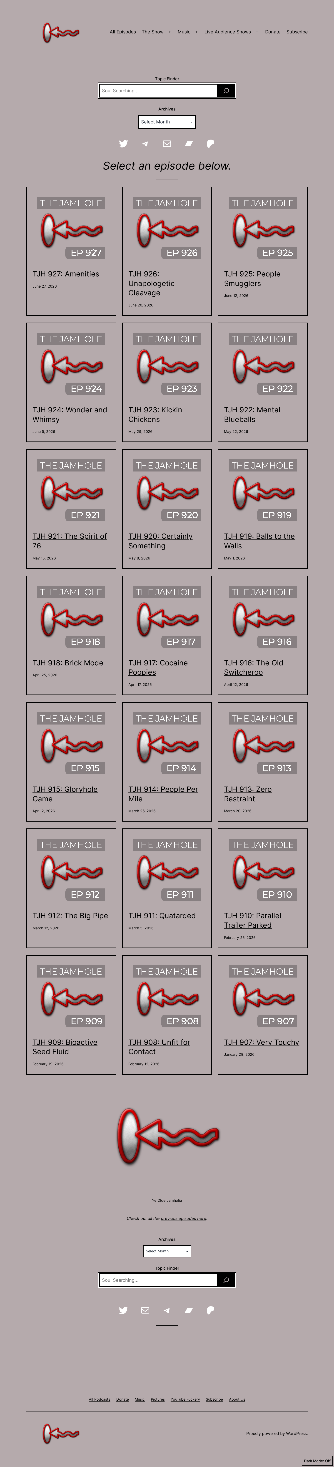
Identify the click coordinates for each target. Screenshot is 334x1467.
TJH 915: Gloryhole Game (65, 794)
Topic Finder (167, 78)
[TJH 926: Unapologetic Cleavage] (167, 228)
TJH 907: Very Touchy (261, 1042)
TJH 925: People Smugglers (252, 278)
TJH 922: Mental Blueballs (252, 414)
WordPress (296, 1433)
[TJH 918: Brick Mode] (71, 617)
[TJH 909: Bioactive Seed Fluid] (71, 997)
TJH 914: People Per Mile (163, 794)
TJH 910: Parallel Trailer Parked (252, 920)
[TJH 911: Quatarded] (167, 870)
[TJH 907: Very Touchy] (263, 997)
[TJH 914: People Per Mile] (167, 744)
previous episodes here (183, 1218)
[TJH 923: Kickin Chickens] (167, 364)
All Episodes (123, 32)
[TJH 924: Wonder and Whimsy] (71, 364)
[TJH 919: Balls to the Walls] (263, 490)
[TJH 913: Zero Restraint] (263, 744)
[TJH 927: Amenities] (71, 228)
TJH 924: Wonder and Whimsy (69, 414)
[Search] (226, 91)
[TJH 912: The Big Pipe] (71, 870)
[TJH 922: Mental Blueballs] (263, 364)
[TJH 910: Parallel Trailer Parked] (263, 870)
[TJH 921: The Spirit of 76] (71, 490)
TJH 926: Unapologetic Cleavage (151, 283)
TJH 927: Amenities (65, 273)
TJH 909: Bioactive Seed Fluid (64, 1047)
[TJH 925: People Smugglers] (263, 228)
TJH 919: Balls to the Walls (259, 541)
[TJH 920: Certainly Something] (167, 490)
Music (184, 32)
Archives (167, 109)
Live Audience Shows (227, 32)
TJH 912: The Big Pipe (70, 915)
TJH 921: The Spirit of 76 (69, 541)
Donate (273, 32)
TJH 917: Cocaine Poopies (158, 667)
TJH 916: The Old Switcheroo (253, 667)
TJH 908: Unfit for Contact (159, 1047)
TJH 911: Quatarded (162, 915)
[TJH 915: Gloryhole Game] (71, 744)
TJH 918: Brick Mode (67, 662)
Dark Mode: (314, 1461)
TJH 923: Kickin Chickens (155, 414)
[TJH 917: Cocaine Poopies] (167, 617)
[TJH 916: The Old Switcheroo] (263, 617)
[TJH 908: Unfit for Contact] (167, 997)
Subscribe (297, 32)
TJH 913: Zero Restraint (248, 794)
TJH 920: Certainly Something (160, 541)
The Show (153, 32)
